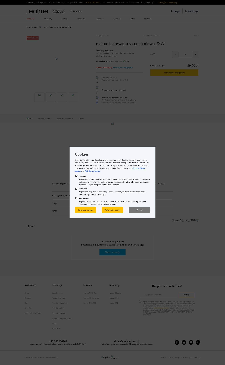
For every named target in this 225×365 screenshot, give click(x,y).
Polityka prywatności (92, 171)
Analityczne (83, 189)
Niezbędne (82, 176)
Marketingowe (84, 198)
